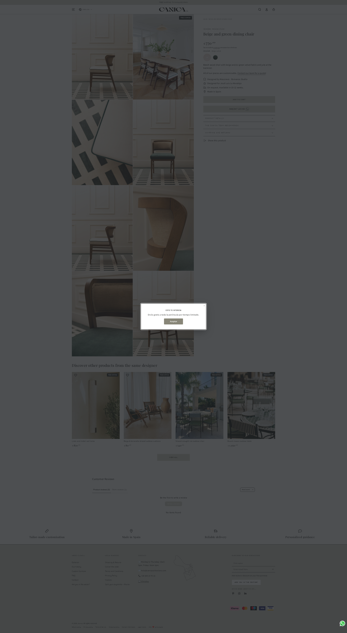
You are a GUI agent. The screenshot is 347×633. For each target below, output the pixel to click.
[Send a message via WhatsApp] (342, 623)
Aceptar (173, 321)
